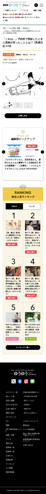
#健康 (36, 150)
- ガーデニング (10, 417)
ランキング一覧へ (23, 347)
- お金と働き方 (10, 409)
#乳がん (25, 54)
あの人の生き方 (12, 339)
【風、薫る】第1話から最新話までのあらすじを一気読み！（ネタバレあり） (13, 236)
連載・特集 (37, 10)
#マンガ (32, 54)
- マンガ (8, 439)
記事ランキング (11, 10)
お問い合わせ (28, 445)
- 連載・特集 (9, 435)
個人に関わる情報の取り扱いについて (31, 434)
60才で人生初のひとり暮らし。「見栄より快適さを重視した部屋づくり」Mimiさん (13, 330)
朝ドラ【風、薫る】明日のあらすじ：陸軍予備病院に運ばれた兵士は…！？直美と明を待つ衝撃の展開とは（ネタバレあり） (13, 286)
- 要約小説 (9, 443)
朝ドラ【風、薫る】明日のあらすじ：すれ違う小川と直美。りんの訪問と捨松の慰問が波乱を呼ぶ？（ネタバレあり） (32, 285)
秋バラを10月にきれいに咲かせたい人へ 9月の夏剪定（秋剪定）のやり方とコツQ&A (32, 330)
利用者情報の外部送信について (31, 440)
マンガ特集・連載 (14, 28)
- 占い (7, 421)
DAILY (14, 206)
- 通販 (7, 425)
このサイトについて (30, 421)
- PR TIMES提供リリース (13, 430)
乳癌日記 (26, 28)
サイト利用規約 (29, 429)
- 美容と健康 (9, 400)
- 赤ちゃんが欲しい (30, 413)
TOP (4, 28)
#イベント (29, 150)
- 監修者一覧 (9, 451)
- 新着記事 (9, 460)
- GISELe (26, 404)
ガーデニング (31, 339)
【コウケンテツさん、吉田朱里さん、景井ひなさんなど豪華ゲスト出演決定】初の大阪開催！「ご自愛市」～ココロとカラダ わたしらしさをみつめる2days (23, 164)
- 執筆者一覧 (9, 447)
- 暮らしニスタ (28, 400)
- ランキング (9, 464)
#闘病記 (18, 54)
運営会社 (26, 425)
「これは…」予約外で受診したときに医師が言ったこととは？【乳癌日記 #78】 (22, 32)
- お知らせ (9, 455)
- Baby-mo (27, 409)
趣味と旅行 (32, 146)
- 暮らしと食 (9, 396)
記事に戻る (23, 116)
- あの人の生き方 (11, 404)
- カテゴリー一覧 (11, 392)
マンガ (25, 10)
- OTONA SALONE (30, 396)
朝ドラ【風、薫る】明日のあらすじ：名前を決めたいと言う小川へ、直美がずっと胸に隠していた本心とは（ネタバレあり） (32, 240)
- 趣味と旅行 (9, 413)
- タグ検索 (9, 468)
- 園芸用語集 (9, 472)
